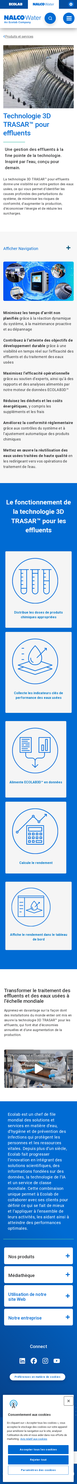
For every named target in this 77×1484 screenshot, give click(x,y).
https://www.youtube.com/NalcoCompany (57, 1361)
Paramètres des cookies (38, 1470)
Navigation (20, 248)
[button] (50, 18)
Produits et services (19, 36)
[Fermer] (68, 1400)
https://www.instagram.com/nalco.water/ (45, 1361)
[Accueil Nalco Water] (20, 19)
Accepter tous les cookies (38, 1449)
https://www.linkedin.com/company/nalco (22, 1361)
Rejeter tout (38, 1459)
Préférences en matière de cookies (37, 1376)
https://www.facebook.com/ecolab (34, 1361)
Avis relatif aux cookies (33, 1438)
